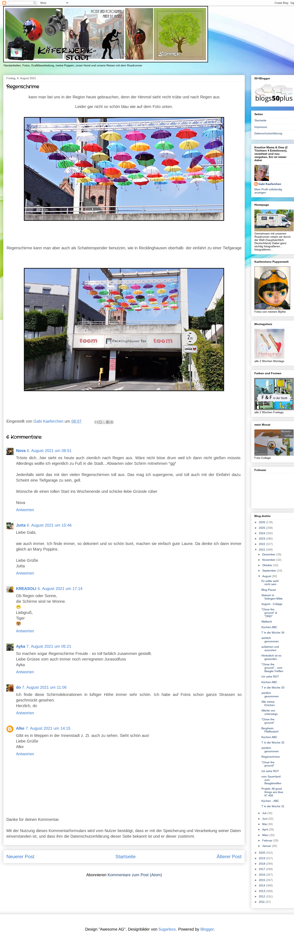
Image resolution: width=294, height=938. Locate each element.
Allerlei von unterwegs (269, 712)
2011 (262, 901)
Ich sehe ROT (270, 676)
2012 (262, 896)
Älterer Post (229, 856)
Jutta (21, 525)
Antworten (25, 510)
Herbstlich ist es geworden (271, 657)
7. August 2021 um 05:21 (48, 646)
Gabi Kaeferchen (269, 184)
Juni (265, 818)
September (269, 570)
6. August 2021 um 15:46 (49, 525)
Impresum (260, 127)
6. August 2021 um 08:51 (49, 450)
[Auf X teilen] (104, 422)
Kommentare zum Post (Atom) (135, 875)
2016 (262, 874)
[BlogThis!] (100, 422)
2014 (262, 885)
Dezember (269, 554)
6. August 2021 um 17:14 (60, 588)
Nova (21, 450)
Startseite (125, 856)
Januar (267, 845)
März (265, 835)
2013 (262, 891)
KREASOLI (26, 588)
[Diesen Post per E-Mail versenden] (96, 422)
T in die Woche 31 (272, 806)
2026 (262, 522)
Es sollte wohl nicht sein (270, 582)
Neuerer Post (20, 856)
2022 (262, 544)
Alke (20, 728)
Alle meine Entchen (268, 703)
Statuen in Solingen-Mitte (272, 597)
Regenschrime (270, 756)
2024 (262, 533)
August (267, 576)
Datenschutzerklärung (268, 133)
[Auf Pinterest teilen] (112, 422)
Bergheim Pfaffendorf (269, 730)
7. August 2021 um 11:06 (44, 687)
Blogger (207, 929)
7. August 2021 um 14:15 (48, 728)
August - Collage (271, 604)
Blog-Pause (268, 589)
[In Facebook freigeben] (108, 422)
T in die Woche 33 (272, 687)
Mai (265, 824)
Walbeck (266, 621)
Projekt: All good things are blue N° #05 (272, 792)
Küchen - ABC (270, 800)
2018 (262, 863)
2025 (262, 527)
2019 (262, 858)
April (265, 829)
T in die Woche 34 (272, 632)
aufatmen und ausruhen (270, 648)
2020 (262, 852)
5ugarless (167, 929)
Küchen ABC (269, 627)
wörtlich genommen (270, 639)
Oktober (267, 565)
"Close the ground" (267, 721)
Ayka (20, 646)
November (269, 559)
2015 (262, 880)
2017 (262, 869)
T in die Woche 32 (272, 742)
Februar (267, 840)
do (18, 687)
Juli (264, 813)
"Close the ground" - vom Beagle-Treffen (272, 668)
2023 (262, 538)
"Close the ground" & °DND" (269, 613)
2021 (262, 549)
